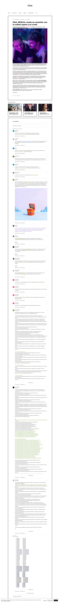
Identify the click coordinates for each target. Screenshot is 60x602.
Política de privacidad (7, 600)
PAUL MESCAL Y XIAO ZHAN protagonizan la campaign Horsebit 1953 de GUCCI (14, 113)
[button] (31, 204)
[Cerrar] (58, 600)
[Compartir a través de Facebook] (13, 95)
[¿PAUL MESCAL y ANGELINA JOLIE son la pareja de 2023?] (45, 107)
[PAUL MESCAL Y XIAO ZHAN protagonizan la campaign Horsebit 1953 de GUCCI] (14, 107)
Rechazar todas (50, 600)
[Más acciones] (46, 131)
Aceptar (56, 600)
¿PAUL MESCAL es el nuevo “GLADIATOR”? (28, 113)
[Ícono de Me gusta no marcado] (15, 136)
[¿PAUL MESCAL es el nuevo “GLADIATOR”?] (30, 107)
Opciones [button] (44, 600)
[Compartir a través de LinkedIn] (17, 95)
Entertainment (15, 92)
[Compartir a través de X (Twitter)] (15, 95)
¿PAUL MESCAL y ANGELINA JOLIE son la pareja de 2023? (44, 113)
